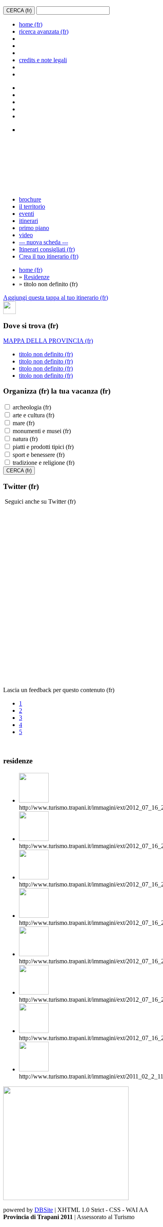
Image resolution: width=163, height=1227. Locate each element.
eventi (26, 213)
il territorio (32, 206)
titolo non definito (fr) (46, 354)
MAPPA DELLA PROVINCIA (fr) (48, 340)
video (26, 235)
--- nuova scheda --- (43, 242)
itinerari (28, 220)
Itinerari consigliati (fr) (47, 249)
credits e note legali (43, 60)
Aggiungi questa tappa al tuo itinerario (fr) (55, 297)
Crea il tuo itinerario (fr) (48, 256)
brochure (30, 199)
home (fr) (30, 24)
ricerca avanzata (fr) (43, 31)
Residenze (36, 277)
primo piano (34, 227)
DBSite (43, 1209)
